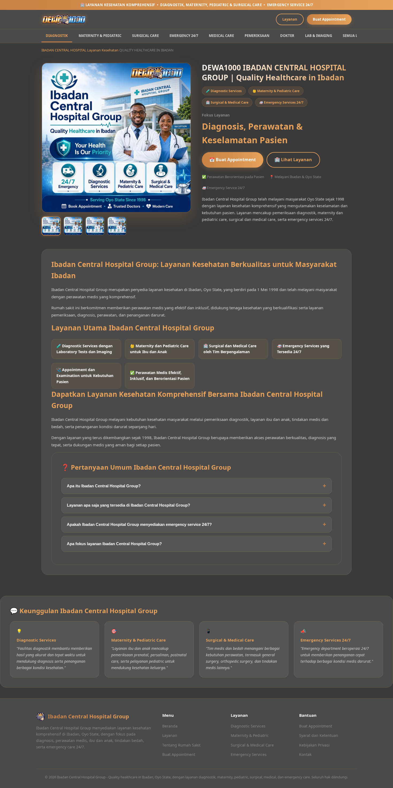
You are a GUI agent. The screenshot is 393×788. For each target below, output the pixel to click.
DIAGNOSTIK (57, 35)
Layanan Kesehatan (102, 50)
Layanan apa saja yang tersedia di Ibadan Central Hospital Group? (128, 505)
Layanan (289, 19)
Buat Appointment (329, 19)
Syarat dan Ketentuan (318, 735)
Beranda (170, 726)
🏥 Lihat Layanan (293, 160)
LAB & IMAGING (318, 35)
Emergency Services (249, 754)
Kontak (305, 754)
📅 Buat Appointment (232, 160)
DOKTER (287, 35)
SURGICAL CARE (145, 35)
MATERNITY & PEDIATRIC (100, 35)
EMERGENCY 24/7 (183, 35)
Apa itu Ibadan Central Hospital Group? (104, 486)
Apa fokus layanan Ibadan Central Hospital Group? (114, 543)
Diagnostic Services (248, 726)
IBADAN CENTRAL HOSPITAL (63, 50)
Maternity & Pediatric (250, 735)
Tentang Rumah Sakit (181, 745)
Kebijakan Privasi (314, 745)
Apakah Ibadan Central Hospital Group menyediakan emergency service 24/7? (139, 524)
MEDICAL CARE (221, 35)
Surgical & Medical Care (252, 745)
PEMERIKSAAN (257, 35)
